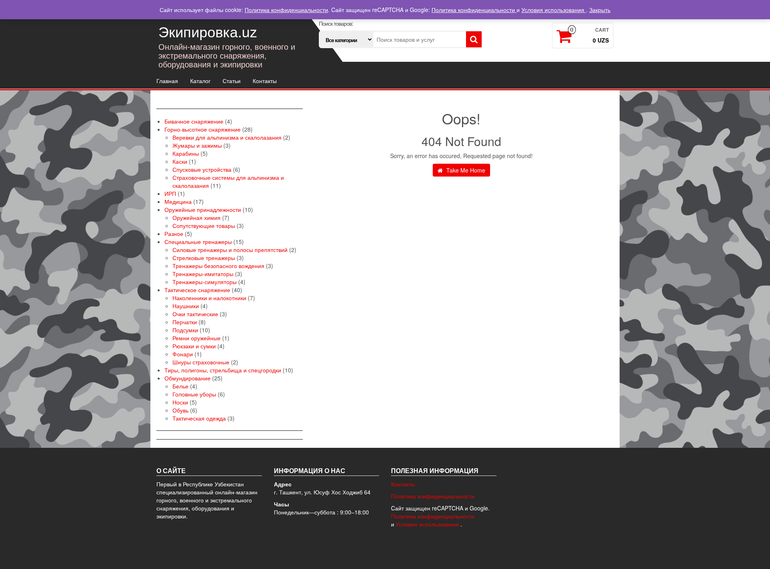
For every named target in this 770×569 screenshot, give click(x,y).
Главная (167, 81)
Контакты (265, 81)
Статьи (232, 81)
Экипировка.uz (207, 31)
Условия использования (428, 524)
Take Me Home (465, 170)
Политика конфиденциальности (432, 496)
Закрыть (599, 10)
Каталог (200, 81)
